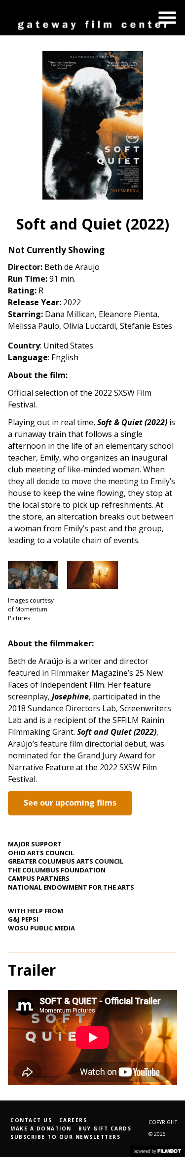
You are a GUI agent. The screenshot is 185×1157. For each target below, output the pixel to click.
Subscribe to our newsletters (65, 1136)
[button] (167, 17)
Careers (73, 1120)
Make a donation (41, 1128)
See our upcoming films (70, 802)
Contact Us (31, 1120)
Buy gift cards (104, 1128)
